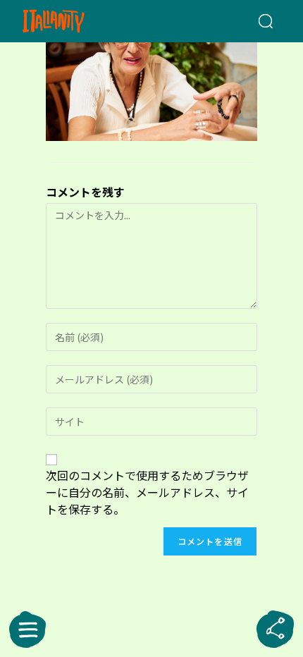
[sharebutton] (275, 629)
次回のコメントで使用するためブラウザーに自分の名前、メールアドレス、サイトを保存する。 (147, 492)
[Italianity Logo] (74, 21)
